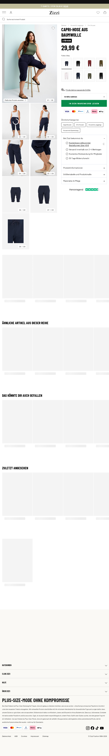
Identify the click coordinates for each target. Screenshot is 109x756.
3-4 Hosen (91, 25)
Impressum (35, 736)
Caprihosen (67, 125)
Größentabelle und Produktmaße (77, 174)
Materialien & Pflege (71, 180)
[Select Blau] (66, 63)
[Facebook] (92, 727)
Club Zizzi (6, 674)
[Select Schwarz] (78, 63)
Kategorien (6, 665)
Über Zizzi (6, 691)
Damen (64, 25)
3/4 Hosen (80, 125)
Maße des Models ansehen (14, 100)
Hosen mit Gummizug (70, 130)
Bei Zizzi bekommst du (73, 138)
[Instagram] (88, 727)
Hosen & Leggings (77, 25)
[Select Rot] (89, 63)
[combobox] (54, 19)
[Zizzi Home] (54, 12)
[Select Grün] (101, 63)
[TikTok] (97, 727)
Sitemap (45, 736)
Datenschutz (6, 736)
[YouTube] (102, 727)
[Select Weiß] (66, 76)
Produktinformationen (73, 167)
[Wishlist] (53, 28)
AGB (16, 736)
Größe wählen (70, 96)
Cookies (24, 736)
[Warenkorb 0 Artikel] (104, 12)
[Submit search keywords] (3, 19)
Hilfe (4, 682)
